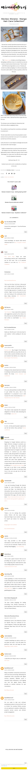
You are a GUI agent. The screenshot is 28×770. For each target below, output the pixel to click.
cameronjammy (8, 635)
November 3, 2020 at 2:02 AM (10, 367)
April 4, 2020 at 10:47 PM (9, 254)
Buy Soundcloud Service (10, 280)
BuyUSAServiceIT (8, 668)
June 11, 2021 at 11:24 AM (9, 482)
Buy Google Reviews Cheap (17, 465)
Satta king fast (8, 588)
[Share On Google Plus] (14, 173)
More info (5, 765)
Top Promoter (7, 312)
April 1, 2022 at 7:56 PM (8, 556)
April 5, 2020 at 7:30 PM (8, 309)
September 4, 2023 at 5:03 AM (10, 655)
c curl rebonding (20, 546)
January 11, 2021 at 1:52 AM (9, 407)
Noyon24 (6, 437)
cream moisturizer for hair (10, 566)
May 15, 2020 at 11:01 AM (9, 329)
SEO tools (6, 660)
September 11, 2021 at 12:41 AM (10, 538)
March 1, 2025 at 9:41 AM (9, 670)
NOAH (6, 405)
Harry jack (6, 385)
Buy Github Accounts (9, 716)
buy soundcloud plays (9, 528)
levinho (6, 365)
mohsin (6, 536)
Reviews (11, 177)
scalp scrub (13, 413)
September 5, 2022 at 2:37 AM (10, 618)
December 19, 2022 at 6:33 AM (10, 637)
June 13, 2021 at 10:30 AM (9, 510)
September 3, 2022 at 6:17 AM (10, 599)
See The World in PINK (10, 221)
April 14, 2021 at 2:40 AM (9, 439)
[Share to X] (9, 173)
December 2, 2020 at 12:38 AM (10, 387)
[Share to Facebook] (6, 173)
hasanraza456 (7, 345)
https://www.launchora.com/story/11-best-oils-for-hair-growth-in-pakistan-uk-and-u (15, 498)
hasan (5, 252)
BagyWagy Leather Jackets (10, 646)
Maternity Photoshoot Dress (11, 616)
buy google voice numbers (10, 524)
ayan (5, 236)
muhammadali (7, 480)
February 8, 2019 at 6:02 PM (9, 223)
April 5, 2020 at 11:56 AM (9, 273)
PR (8, 177)
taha (5, 421)
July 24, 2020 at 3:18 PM (9, 347)
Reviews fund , (8, 350)
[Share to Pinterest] (12, 173)
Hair (6, 177)
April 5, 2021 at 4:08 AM (8, 423)
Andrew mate (7, 654)
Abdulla (6, 508)
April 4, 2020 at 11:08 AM (9, 237)
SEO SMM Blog (10, 256)
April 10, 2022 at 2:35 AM (9, 576)
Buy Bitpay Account (9, 690)
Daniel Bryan (7, 554)
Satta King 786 (8, 574)
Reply (26, 231)
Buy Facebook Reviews (10, 327)
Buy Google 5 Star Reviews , (11, 357)
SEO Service (7, 307)
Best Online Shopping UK (10, 598)
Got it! (14, 768)
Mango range (7, 60)
